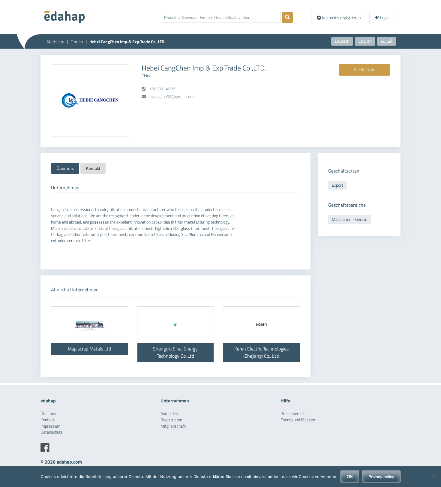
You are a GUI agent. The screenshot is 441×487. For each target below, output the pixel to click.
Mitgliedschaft (173, 426)
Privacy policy (381, 476)
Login (384, 17)
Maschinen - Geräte (349, 219)
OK (350, 476)
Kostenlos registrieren (341, 17)
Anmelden (169, 413)
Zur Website (364, 69)
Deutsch (342, 41)
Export (337, 185)
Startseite (55, 42)
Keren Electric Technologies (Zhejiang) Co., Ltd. (261, 352)
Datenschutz (51, 432)
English (365, 41)
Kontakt (93, 168)
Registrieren (171, 419)
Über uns (65, 168)
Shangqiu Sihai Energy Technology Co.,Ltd (175, 352)
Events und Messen (297, 419)
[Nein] (433, 476)
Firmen (76, 42)
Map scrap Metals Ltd (89, 348)
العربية (386, 41)
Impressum (50, 426)
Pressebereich (292, 413)
